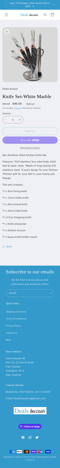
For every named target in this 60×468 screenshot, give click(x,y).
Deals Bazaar (42, 457)
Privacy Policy (13, 326)
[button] (6, 14)
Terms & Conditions (16, 318)
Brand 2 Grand (22, 457)
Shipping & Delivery (16, 311)
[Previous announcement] (5, 5)
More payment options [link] (30, 148)
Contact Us (12, 333)
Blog (8, 340)
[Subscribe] (50, 293)
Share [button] (9, 246)
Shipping (17, 108)
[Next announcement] (54, 5)
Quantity (6, 113)
